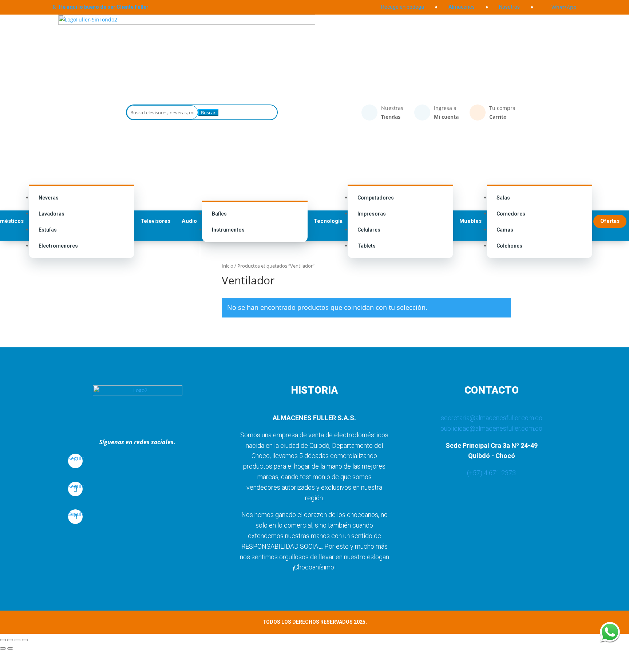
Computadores (375, 198)
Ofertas (610, 221)
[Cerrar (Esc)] (25, 640)
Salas (503, 198)
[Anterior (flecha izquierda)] (3, 648)
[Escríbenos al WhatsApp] (610, 632)
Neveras (49, 198)
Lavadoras (51, 214)
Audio (189, 221)
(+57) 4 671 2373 (491, 473)
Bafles (219, 214)
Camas (505, 230)
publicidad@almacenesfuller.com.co (491, 428)
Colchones (509, 246)
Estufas (48, 230)
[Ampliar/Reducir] (3, 640)
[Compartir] (17, 640)
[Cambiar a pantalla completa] (10, 640)
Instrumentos (228, 230)
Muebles (470, 221)
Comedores (511, 214)
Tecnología (328, 221)
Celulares (368, 230)
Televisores (155, 221)
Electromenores (58, 246)
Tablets (366, 246)
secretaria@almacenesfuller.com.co (491, 418)
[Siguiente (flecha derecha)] (10, 648)
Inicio (227, 266)
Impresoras (371, 214)
